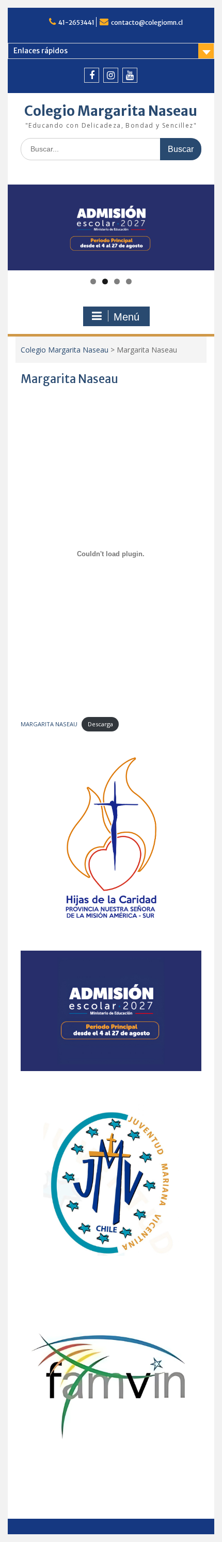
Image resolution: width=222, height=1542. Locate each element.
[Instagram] (110, 75)
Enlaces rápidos (40, 50)
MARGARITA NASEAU (49, 724)
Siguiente (201, 225)
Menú (126, 317)
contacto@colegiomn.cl (147, 22)
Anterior (20, 225)
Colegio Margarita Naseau (110, 110)
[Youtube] (129, 75)
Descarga (100, 724)
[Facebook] (91, 75)
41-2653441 (76, 22)
